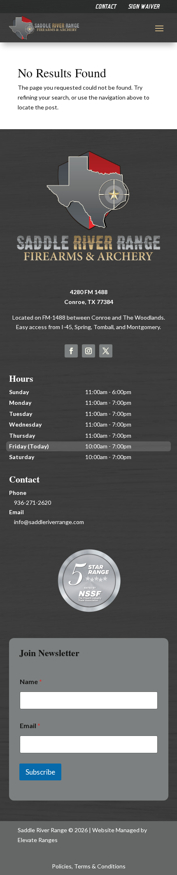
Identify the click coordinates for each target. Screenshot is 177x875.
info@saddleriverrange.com (49, 521)
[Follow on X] (105, 350)
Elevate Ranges (38, 839)
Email (30, 725)
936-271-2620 (32, 502)
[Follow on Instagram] (88, 350)
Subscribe (40, 772)
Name (31, 681)
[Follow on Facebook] (71, 350)
